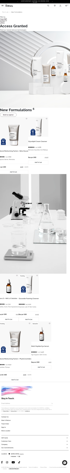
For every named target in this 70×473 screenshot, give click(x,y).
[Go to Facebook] (2, 462)
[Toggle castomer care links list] (67, 441)
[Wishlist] (26, 118)
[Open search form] (48, 5)
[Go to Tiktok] (19, 462)
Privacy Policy (6, 411)
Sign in (3, 427)
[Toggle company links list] (67, 444)
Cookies (5, 468)
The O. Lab (5, 12)
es (17, 456)
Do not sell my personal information (57, 467)
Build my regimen (8, 115)
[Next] (52, 1)
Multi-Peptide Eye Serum (40, 346)
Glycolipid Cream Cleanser (37, 141)
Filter (2, 20)
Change (22, 454)
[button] (64, 462)
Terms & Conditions (33, 467)
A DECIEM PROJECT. (14, 468)
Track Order (5, 424)
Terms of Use (14, 411)
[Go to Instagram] (7, 462)
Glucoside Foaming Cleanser (29, 298)
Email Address (5, 403)
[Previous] (18, 1)
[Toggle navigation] (2, 5)
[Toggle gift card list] (67, 438)
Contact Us (27, 411)
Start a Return (6, 420)
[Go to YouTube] (13, 462)
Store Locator (5, 431)
